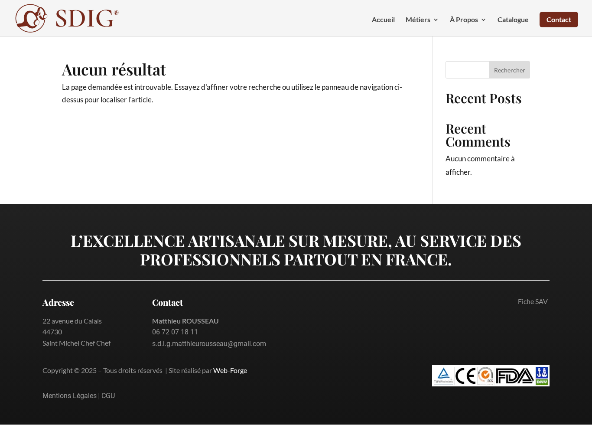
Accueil (383, 19)
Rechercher (509, 70)
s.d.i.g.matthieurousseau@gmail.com (209, 344)
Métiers (418, 19)
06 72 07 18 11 (175, 332)
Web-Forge (230, 370)
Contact (558, 19)
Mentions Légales (69, 396)
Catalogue (513, 19)
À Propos (464, 19)
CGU (108, 396)
